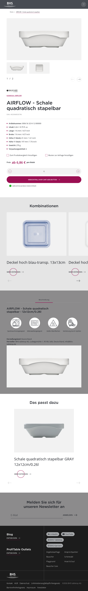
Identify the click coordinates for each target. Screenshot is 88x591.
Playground (50, 561)
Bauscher (50, 557)
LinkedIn (54, 534)
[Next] (79, 79)
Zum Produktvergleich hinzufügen (23, 155)
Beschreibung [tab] (44, 300)
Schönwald (68, 557)
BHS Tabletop (56, 540)
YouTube (69, 534)
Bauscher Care (52, 566)
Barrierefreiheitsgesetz (16, 587)
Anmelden (68, 515)
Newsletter (41, 587)
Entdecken (12, 538)
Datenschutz (25, 583)
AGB (16, 583)
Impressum (31, 587)
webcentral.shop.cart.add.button (42, 180)
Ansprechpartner (71, 552)
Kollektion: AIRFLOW (14, 96)
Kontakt (10, 583)
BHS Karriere (56, 545)
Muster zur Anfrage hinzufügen (60, 155)
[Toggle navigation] (83, 4)
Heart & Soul (69, 561)
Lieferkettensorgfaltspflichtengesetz (45, 583)
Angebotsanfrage (53, 552)
